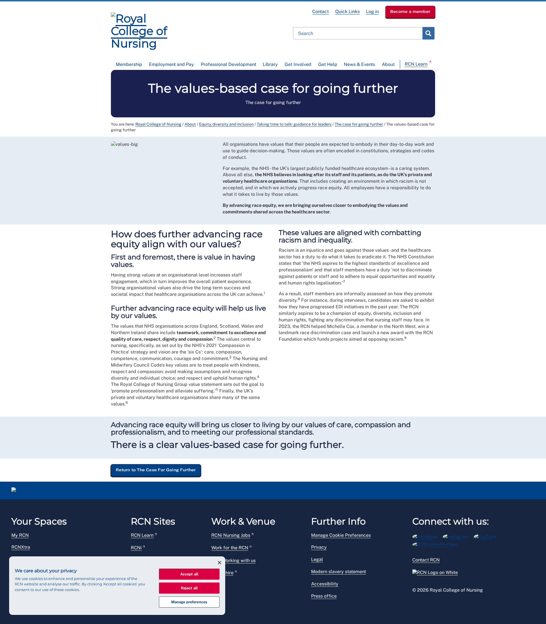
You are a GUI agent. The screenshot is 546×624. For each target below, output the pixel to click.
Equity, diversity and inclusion (226, 124)
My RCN (20, 535)
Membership (129, 64)
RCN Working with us (233, 560)
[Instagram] (458, 535)
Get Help (327, 64)
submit (428, 33)
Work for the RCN (229, 547)
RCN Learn (416, 64)
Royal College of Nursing (158, 124)
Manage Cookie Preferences (341, 535)
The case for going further (359, 124)
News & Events (359, 64)
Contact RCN (426, 560)
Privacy (319, 547)
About (388, 64)
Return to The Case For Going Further (156, 469)
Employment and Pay (171, 64)
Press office (324, 596)
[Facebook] (427, 535)
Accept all (189, 574)
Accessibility (324, 583)
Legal (317, 559)
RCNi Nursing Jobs (230, 535)
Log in (372, 11)
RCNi (136, 547)
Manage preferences (189, 602)
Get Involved (298, 64)
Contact (320, 11)
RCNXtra (20, 547)
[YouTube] (487, 535)
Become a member (410, 11)
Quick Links (347, 11)
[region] (117, 585)
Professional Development (228, 64)
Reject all (189, 588)
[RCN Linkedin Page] (436, 543)
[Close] (219, 562)
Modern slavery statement (338, 571)
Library (270, 64)
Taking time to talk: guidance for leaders (294, 124)
